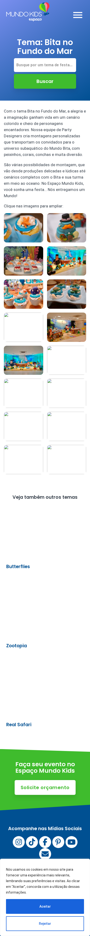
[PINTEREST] (58, 842)
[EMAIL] (45, 854)
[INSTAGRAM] (19, 842)
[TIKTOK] (32, 842)
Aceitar (45, 906)
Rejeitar (45, 924)
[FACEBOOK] (45, 842)
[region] (45, 897)
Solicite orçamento (45, 787)
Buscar (45, 81)
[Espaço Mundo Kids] (27, 17)
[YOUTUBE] (72, 842)
